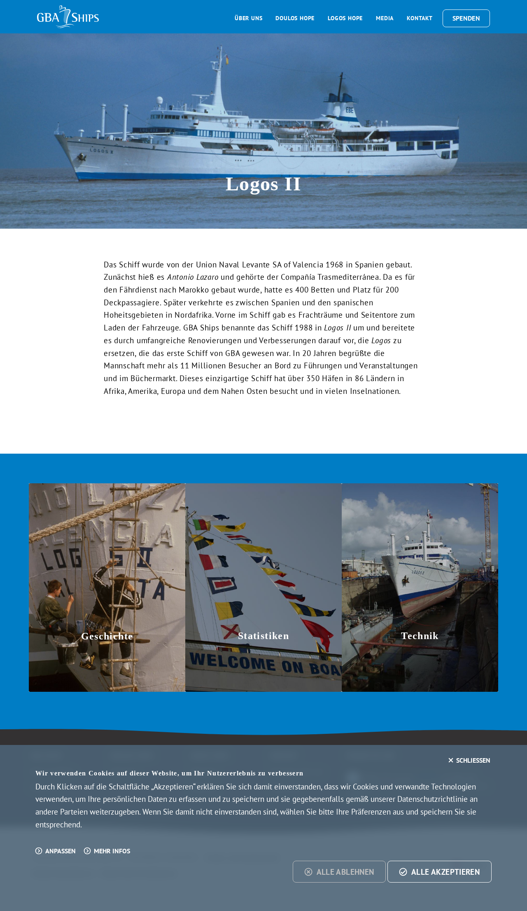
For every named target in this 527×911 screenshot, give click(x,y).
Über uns (248, 18)
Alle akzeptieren (445, 872)
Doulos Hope (295, 18)
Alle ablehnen (345, 872)
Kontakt (420, 18)
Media (385, 18)
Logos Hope (345, 18)
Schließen (473, 760)
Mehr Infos (112, 851)
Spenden (466, 18)
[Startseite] (68, 16)
